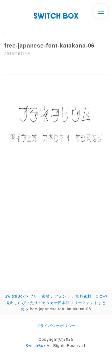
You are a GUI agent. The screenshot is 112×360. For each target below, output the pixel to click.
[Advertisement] (56, 225)
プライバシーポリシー (56, 325)
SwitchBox (36, 345)
